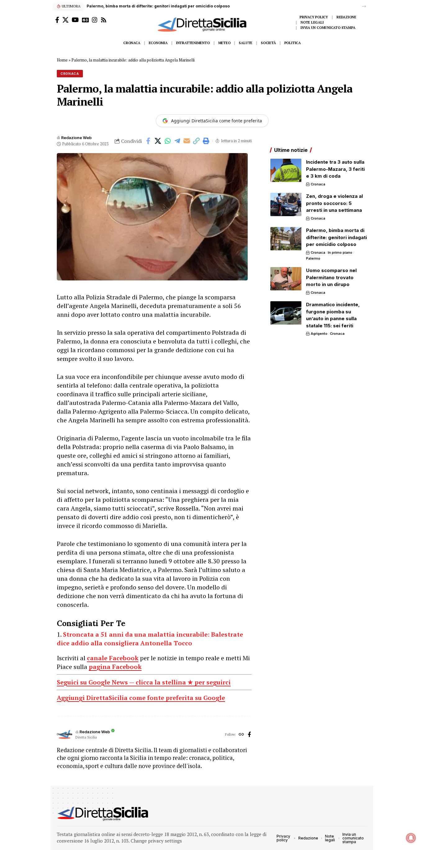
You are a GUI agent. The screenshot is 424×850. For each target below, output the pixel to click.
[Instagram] (94, 20)
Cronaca (70, 73)
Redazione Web (76, 137)
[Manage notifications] (411, 838)
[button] (364, 6)
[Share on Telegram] (177, 141)
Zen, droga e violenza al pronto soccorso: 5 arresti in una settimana (334, 203)
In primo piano (340, 252)
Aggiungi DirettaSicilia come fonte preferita (216, 121)
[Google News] (85, 20)
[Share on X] (158, 141)
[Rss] (103, 20)
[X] (65, 20)
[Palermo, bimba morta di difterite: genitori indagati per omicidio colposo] (285, 238)
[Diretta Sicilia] (103, 813)
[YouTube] (75, 20)
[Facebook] (57, 20)
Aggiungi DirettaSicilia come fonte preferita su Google (141, 697)
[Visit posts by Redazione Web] (64, 735)
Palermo (313, 258)
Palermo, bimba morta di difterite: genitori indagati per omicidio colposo (158, 6)
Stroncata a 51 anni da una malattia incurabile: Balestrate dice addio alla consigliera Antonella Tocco (150, 638)
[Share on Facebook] (148, 141)
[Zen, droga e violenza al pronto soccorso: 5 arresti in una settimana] (285, 204)
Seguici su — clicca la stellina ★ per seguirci (144, 682)
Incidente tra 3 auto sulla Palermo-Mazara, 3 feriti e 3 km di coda (335, 169)
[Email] (187, 141)
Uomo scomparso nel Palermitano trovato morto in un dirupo (331, 277)
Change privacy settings (156, 841)
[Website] (241, 735)
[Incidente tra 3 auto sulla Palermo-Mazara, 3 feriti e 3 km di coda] (285, 170)
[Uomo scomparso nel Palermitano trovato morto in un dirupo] (285, 278)
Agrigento (319, 333)
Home (62, 60)
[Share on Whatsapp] (167, 141)
